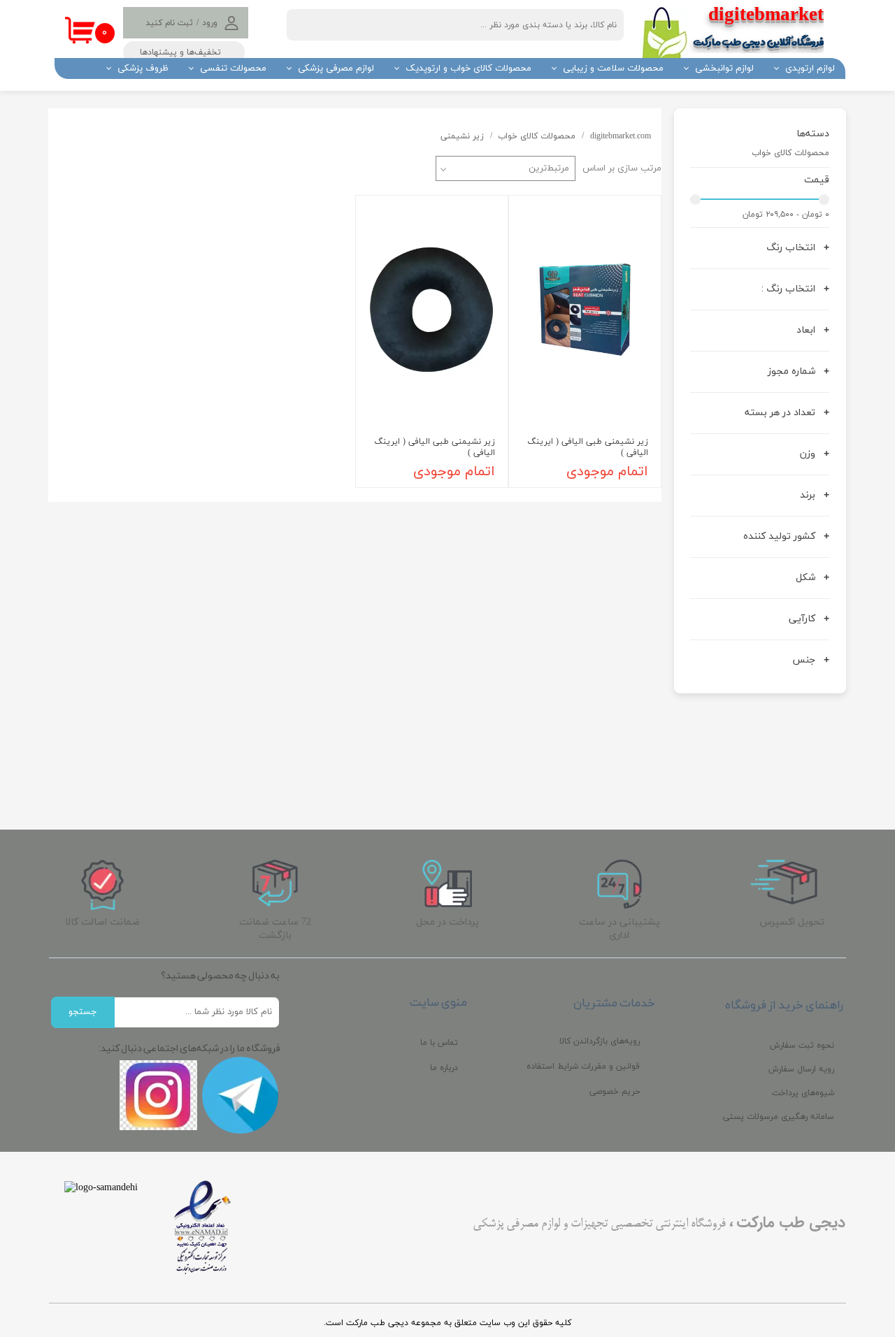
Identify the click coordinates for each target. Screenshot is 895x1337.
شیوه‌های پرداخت (803, 1093)
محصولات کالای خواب (790, 152)
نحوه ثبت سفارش (802, 1045)
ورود (209, 23)
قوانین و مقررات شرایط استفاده (583, 1066)
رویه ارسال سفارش (801, 1069)
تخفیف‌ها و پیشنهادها (180, 52)
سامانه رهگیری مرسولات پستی (778, 1116)
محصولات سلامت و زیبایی (613, 68)
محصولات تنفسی (233, 68)
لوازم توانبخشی (724, 68)
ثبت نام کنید (169, 23)
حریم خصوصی (614, 1091)
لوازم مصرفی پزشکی (336, 68)
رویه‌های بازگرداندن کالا (599, 1041)
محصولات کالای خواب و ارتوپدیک (468, 68)
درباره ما (444, 1068)
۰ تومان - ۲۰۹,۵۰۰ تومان (786, 214)
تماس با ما (439, 1042)
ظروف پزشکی (143, 68)
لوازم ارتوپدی (810, 68)
